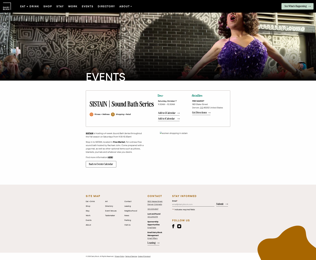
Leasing (152, 243)
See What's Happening (296, 6)
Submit (219, 204)
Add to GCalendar (167, 113)
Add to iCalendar (166, 118)
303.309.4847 (153, 209)
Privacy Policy (119, 256)
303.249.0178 (153, 217)
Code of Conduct (144, 256)
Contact (155, 196)
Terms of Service (131, 256)
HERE (110, 157)
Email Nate (152, 228)
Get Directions (199, 112)
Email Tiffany (153, 238)
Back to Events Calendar (101, 164)
